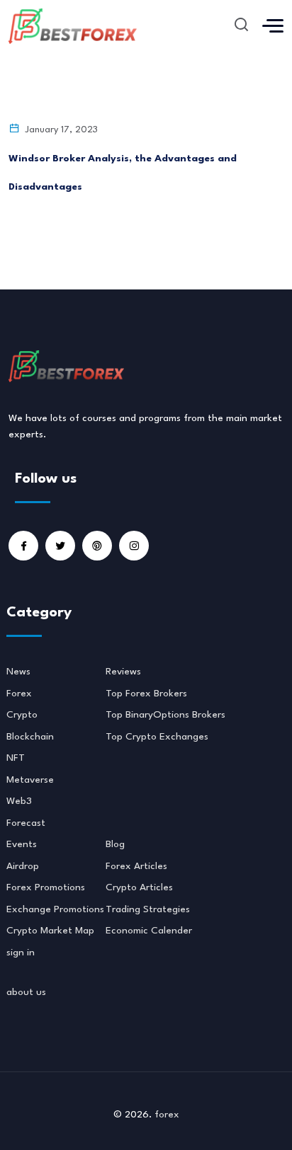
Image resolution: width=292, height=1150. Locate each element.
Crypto (22, 715)
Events (21, 844)
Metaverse (30, 780)
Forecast (25, 823)
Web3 (19, 801)
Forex (19, 693)
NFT (15, 758)
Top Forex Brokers (146, 693)
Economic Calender (149, 931)
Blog (115, 844)
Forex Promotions (45, 887)
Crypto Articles (139, 887)
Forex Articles (136, 866)
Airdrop (22, 866)
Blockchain (30, 737)
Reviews (123, 672)
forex (167, 1115)
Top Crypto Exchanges (157, 737)
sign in (20, 953)
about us (26, 992)
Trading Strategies (148, 909)
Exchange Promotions (55, 909)
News (18, 672)
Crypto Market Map (50, 931)
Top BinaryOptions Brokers (165, 715)
